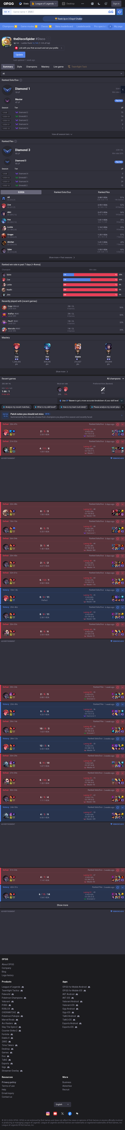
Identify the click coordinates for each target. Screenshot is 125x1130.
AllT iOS (66, 998)
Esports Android (70, 1023)
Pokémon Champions (12, 998)
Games (5, 1052)
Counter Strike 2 (9, 1030)
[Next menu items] (110, 26)
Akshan (10, 242)
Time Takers (8, 1045)
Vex (9, 220)
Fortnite (5, 1034)
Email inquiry (8, 1093)
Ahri (9, 212)
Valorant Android (70, 1001)
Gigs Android (68, 1009)
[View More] (83, 4)
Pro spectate (100, 26)
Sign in (116, 3)
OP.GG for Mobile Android (74, 987)
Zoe (9, 205)
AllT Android (68, 994)
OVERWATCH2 (9, 1012)
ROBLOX (6, 1009)
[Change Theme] (99, 4)
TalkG (4, 1060)
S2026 (21, 192)
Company (6, 968)
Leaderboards (84, 26)
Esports (5, 1063)
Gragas (10, 235)
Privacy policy (9, 1082)
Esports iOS (68, 1027)
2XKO (4, 1041)
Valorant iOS (68, 1005)
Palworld (6, 994)
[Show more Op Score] (122, 401)
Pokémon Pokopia (10, 1016)
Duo (4, 1056)
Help (4, 1089)
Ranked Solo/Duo (62, 192)
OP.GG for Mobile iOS (72, 990)
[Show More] (92, 4)
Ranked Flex (104, 192)
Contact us (7, 1097)
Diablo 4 (5, 1038)
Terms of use (8, 1086)
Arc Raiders (7, 1023)
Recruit (65, 1089)
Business (66, 1082)
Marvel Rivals (8, 1019)
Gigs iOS (66, 1012)
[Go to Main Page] (8, 3)
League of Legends (44, 3)
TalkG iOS (67, 1019)
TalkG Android (69, 1016)
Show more (62, 905)
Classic (46, 26)
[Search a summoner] (110, 12)
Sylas (9, 249)
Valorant (6, 1001)
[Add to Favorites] (48, 39)
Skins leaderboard (64, 26)
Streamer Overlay (10, 1071)
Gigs (4, 1067)
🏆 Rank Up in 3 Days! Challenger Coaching (64, 19)
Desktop (6, 1049)
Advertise (67, 1086)
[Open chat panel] (122, 90)
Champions (9, 26)
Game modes (29, 26)
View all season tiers (61, 134)
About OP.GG (8, 964)
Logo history (8, 975)
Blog (4, 971)
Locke (10, 227)
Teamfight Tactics (10, 990)
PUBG (4, 1005)
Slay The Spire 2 (9, 1027)
